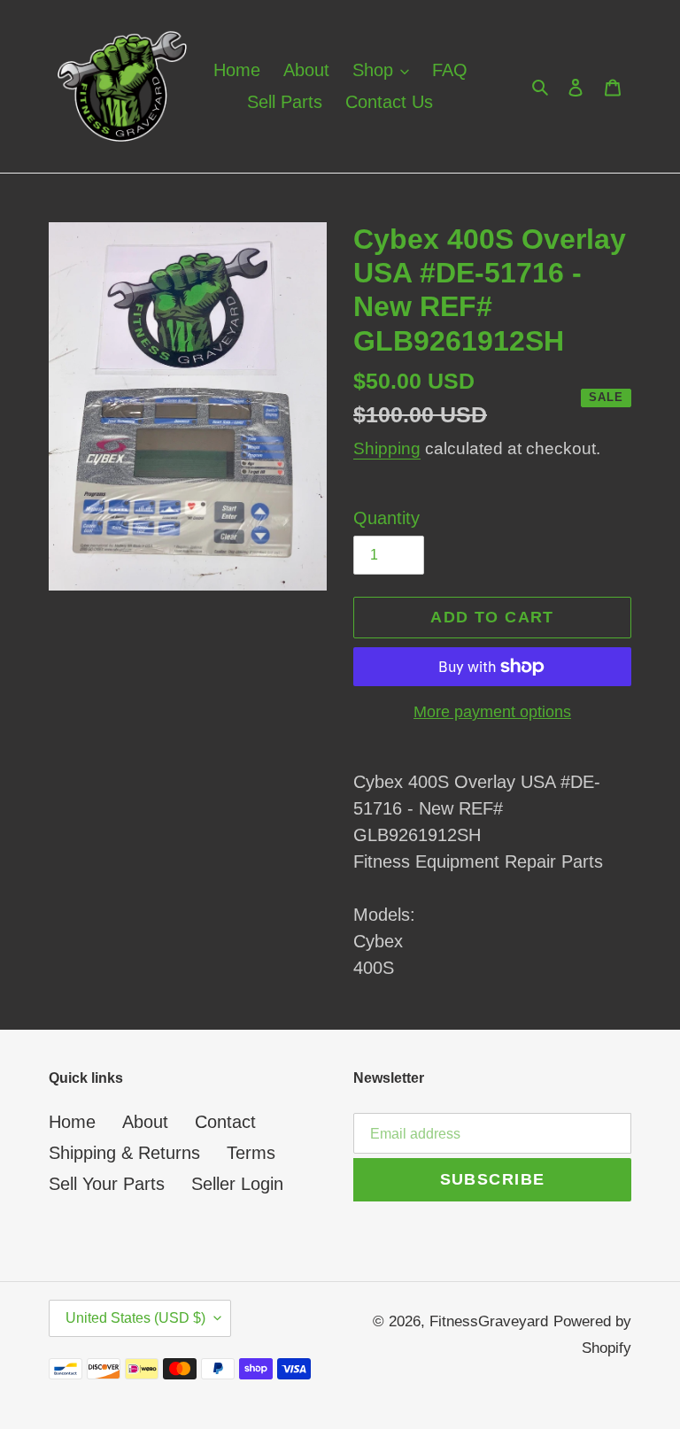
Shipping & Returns (124, 1153)
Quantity (386, 518)
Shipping (387, 448)
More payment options (492, 712)
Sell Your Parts (107, 1183)
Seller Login (237, 1183)
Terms (251, 1153)
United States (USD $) (135, 1317)
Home (72, 1122)
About (145, 1122)
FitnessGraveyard (488, 1321)
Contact (225, 1122)
